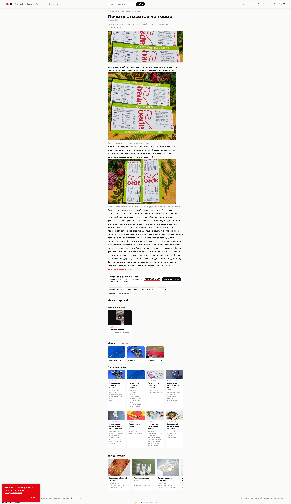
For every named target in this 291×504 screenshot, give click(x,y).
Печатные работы (148, 289)
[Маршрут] (250, 4)
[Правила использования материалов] (76, 498)
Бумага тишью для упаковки (165, 479)
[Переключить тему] (267, 4)
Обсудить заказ (171, 279)
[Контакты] (57, 4)
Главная (111, 11)
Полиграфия (20, 4)
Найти (140, 4)
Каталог (30, 4)
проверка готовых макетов (119, 293)
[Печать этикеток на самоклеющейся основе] (142, 139)
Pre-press (162, 289)
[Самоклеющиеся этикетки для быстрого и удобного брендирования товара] (142, 203)
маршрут (266, 498)
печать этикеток (132, 289)
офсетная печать (115, 289)
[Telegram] (254, 4)
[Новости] (53, 4)
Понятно (32, 497)
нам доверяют (54, 498)
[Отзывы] (46, 4)
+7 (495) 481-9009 (278, 4)
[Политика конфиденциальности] (80, 498)
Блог (37, 4)
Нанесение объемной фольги (118, 479)
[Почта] (262, 4)
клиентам (65, 498)
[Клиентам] (42, 4)
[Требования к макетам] (49, 4)
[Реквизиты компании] (72, 498)
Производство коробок (143, 478)
